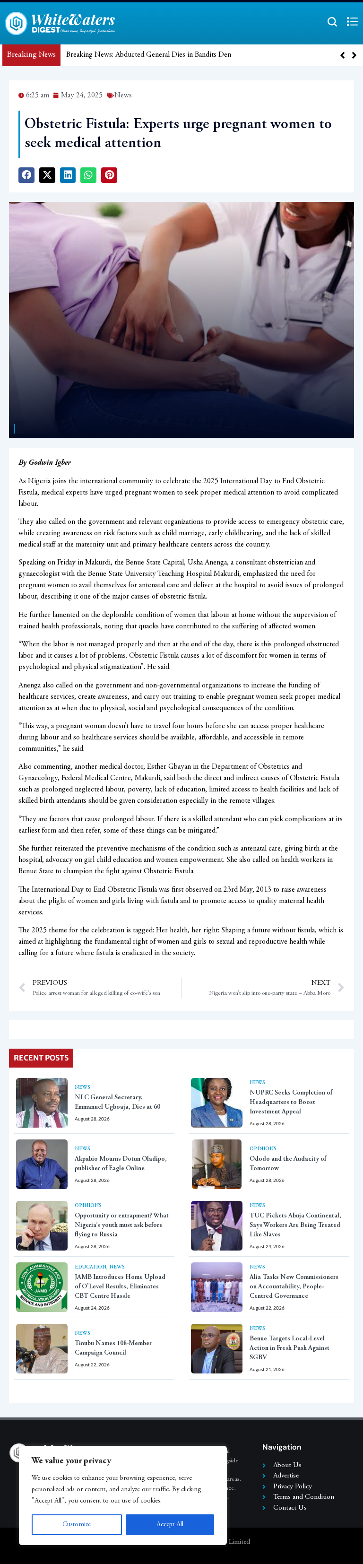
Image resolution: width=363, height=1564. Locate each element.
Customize (76, 1524)
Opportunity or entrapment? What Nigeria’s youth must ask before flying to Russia (122, 1225)
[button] (354, 55)
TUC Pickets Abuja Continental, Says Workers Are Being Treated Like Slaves (295, 1225)
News (82, 1087)
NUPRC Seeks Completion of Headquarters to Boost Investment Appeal (291, 1102)
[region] (123, 1495)
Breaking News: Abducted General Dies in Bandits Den (148, 55)
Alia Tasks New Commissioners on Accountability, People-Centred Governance (294, 1287)
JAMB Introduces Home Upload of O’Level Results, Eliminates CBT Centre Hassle (120, 1287)
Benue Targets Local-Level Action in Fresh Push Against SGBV (289, 1348)
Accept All (169, 1524)
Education (90, 1267)
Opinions (263, 1149)
